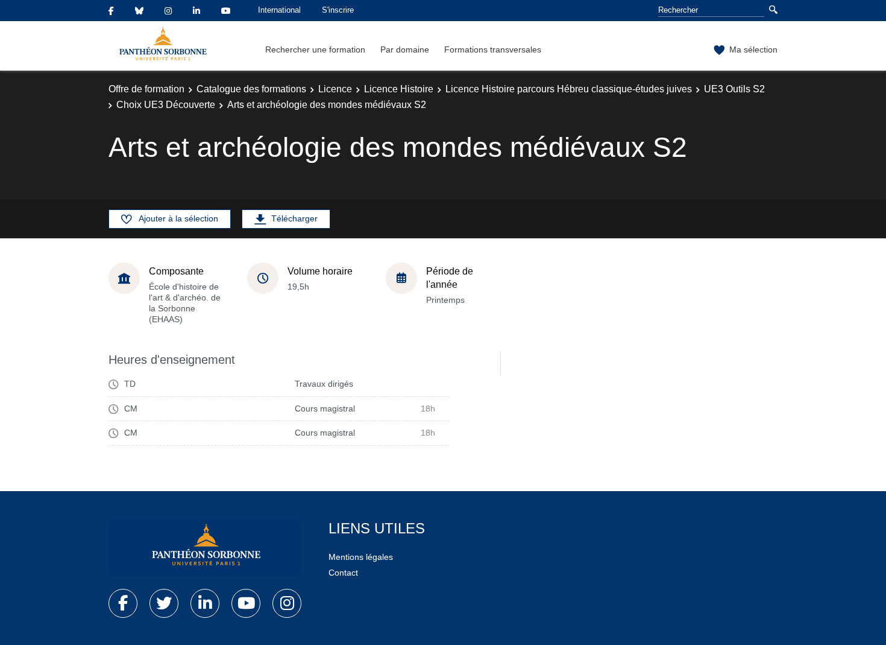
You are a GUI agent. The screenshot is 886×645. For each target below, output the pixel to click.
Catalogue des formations (251, 89)
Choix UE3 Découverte (165, 105)
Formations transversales (492, 49)
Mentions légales (360, 557)
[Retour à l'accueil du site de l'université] (204, 547)
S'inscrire (338, 9)
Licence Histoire (398, 89)
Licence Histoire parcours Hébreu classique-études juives (568, 89)
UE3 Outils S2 (734, 89)
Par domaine (404, 49)
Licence (335, 89)
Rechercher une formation (315, 49)
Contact (343, 572)
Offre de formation (146, 89)
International (279, 9)
